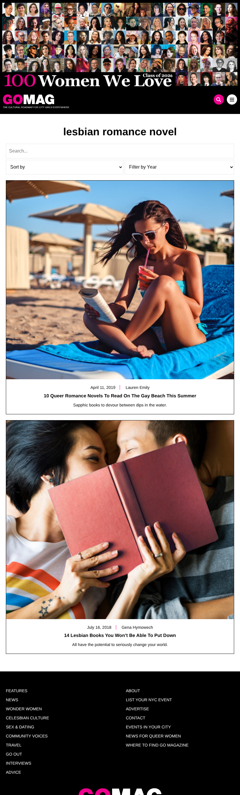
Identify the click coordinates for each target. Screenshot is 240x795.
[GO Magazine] (91, 99)
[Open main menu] (232, 99)
